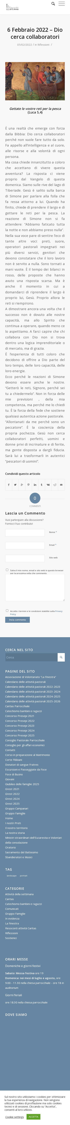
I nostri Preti (13, 823)
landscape (12, 875)
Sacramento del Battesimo (21, 852)
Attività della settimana (19, 894)
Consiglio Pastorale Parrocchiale (25, 740)
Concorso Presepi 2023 (19, 725)
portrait (23, 875)
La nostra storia (15, 833)
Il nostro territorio (16, 828)
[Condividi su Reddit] (55, 484)
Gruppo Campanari (16, 808)
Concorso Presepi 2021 (19, 716)
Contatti (10, 750)
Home (9, 818)
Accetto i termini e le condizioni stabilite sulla (36, 613)
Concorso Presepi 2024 (19, 730)
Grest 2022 (12, 794)
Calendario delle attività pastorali (25, 682)
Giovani (9, 779)
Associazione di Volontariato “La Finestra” (30, 677)
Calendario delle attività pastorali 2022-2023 (32, 686)
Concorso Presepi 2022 (19, 721)
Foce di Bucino (14, 774)
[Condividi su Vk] (48, 484)
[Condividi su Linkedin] (35, 484)
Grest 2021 (12, 789)
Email (52, 544)
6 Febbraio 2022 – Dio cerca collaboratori (35, 33)
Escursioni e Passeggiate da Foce (26, 769)
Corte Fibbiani (13, 759)
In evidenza (12, 918)
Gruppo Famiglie (15, 813)
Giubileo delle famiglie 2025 (22, 784)
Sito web (53, 557)
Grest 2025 (12, 803)
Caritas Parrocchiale (17, 706)
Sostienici (11, 938)
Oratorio (10, 847)
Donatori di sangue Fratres (21, 764)
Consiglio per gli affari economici (25, 745)
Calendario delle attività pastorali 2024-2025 (32, 696)
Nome (53, 532)
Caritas (9, 899)
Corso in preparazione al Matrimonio (27, 755)
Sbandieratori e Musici (18, 857)
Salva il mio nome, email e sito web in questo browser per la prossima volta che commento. (37, 572)
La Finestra (12, 923)
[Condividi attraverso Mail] (61, 484)
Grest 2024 (12, 798)
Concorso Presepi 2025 (19, 735)
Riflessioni (43, 44)
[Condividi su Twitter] (15, 484)
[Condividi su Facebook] (8, 484)
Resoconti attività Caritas (20, 928)
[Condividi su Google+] (22, 484)
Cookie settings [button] (14, 1117)
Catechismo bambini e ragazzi (23, 711)
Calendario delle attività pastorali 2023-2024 (32, 691)
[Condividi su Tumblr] (41, 484)
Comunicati (11, 908)
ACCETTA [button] (33, 1116)
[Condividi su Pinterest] (28, 484)
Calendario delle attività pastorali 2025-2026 (32, 701)
